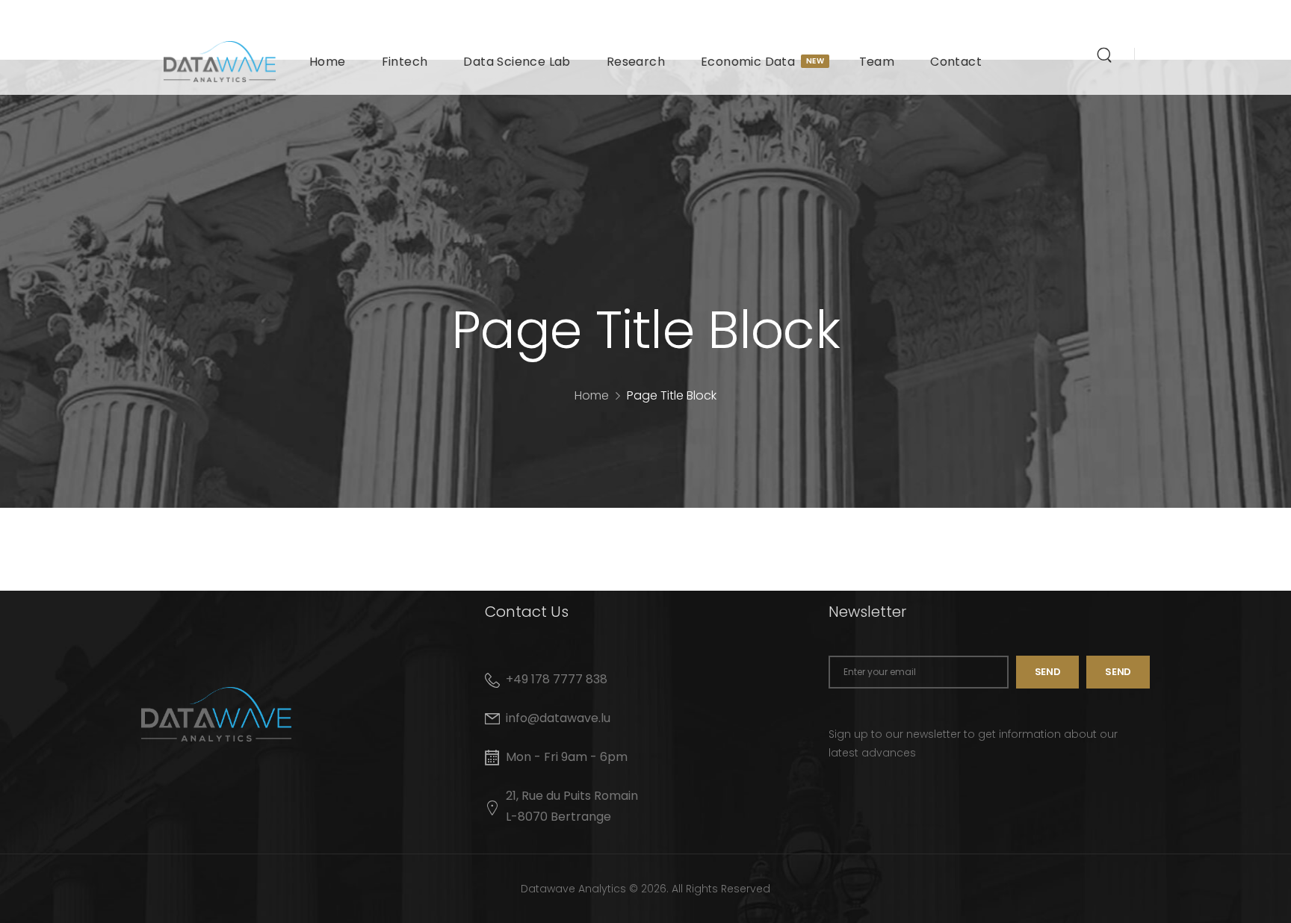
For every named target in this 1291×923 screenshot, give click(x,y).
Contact (956, 61)
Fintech (405, 61)
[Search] (1106, 54)
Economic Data (762, 61)
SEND (1118, 672)
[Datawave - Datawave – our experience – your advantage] (220, 61)
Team (877, 61)
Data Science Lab (516, 61)
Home (327, 61)
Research (636, 61)
